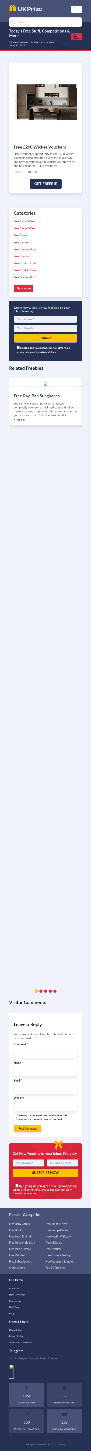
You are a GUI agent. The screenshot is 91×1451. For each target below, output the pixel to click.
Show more (23, 288)
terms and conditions (26, 1190)
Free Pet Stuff (17, 1255)
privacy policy (68, 1186)
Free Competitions (25, 249)
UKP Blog (14, 1307)
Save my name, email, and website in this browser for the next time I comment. (42, 1117)
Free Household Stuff (22, 1242)
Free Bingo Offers (24, 228)
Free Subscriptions (20, 1261)
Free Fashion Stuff (25, 263)
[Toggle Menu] (77, 9)
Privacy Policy (16, 1336)
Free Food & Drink (25, 270)
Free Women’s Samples (60, 1261)
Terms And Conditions (20, 1342)
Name (18, 1063)
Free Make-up (54, 1242)
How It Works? (17, 1295)
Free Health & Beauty (59, 1236)
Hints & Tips (15, 1330)
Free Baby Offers (24, 221)
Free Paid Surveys (20, 1249)
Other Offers (17, 1267)
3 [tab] (45, 991)
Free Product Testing (58, 1255)
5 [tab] (55, 991)
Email (18, 1080)
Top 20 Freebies (55, 1267)
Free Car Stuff (22, 242)
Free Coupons (22, 256)
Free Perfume (54, 1249)
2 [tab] (41, 991)
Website (19, 1098)
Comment (21, 1044)
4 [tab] (50, 991)
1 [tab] (36, 991)
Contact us (15, 1301)
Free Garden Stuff (24, 277)
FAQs (12, 1313)
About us (14, 1288)
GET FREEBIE (45, 184)
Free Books (20, 235)
